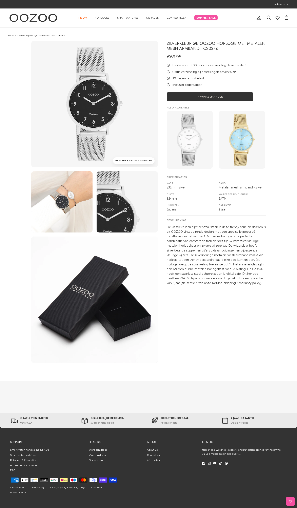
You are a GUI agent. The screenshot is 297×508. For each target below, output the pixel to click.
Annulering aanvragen (23, 465)
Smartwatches (127, 17)
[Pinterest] (226, 463)
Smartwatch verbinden (23, 454)
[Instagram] (209, 463)
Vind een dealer (97, 454)
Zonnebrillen (176, 17)
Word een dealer (98, 449)
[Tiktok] (220, 463)
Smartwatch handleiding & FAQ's (29, 449)
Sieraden (152, 17)
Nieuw (82, 17)
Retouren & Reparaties (23, 460)
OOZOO (22, 492)
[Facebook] (203, 463)
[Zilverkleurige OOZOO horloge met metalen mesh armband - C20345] (190, 140)
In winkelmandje (210, 96)
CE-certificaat (96, 487)
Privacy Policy (37, 487)
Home (11, 35)
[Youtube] (214, 463)
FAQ (13, 470)
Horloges (102, 17)
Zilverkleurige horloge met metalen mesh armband (41, 35)
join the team (154, 460)
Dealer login (96, 460)
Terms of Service (18, 487)
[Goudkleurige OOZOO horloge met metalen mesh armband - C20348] (242, 140)
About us (152, 449)
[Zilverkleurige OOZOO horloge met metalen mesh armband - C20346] (62, 201)
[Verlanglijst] (277, 17)
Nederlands (279, 4)
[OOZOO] (33, 18)
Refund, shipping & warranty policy (66, 487)
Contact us (153, 454)
